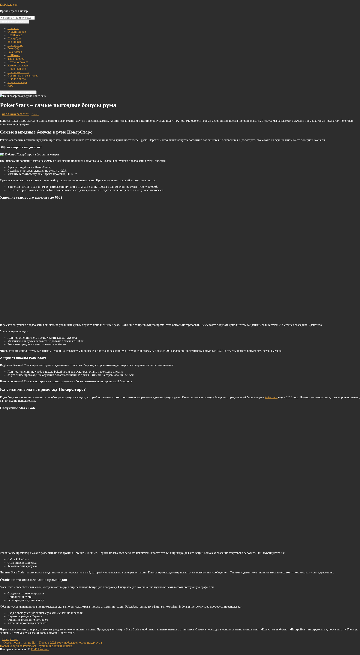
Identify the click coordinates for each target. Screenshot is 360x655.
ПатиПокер (15, 35)
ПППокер (14, 55)
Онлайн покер (17, 31)
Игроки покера (17, 82)
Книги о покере (18, 65)
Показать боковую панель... (17, 92)
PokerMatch (15, 51)
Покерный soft (17, 68)
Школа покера (17, 78)
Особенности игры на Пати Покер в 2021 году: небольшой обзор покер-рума (52, 642)
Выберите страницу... (14, 21)
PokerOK (13, 48)
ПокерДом (14, 38)
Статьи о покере (18, 62)
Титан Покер (16, 58)
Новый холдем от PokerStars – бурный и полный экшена (37, 645)
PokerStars (271, 397)
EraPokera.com (9, 4)
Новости (13, 28)
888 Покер (14, 41)
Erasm (35, 114)
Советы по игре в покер (23, 75)
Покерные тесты (18, 72)
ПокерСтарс (15, 45)
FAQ (11, 85)
